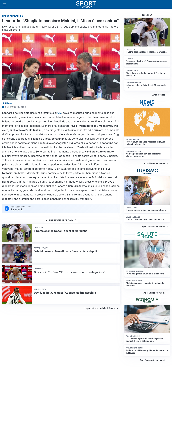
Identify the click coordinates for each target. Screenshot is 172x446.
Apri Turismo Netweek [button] (153, 226)
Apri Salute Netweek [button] (154, 292)
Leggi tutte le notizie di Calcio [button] (100, 308)
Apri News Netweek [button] (154, 163)
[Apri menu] (5, 4)
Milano (8, 103)
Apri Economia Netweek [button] (152, 360)
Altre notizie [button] (158, 94)
